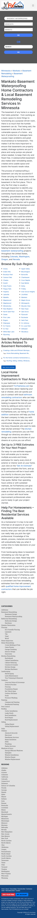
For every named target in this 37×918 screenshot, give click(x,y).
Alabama (4, 768)
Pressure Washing (11, 698)
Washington (24, 256)
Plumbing (8, 744)
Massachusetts (6, 814)
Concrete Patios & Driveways (15, 682)
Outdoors (4, 680)
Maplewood (7, 303)
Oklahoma (4, 847)
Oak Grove (25, 312)
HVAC (7, 742)
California (4, 777)
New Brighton (7, 309)
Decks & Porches (10, 685)
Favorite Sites (21, 888)
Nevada (16, 259)
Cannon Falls (7, 277)
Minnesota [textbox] (9, 24)
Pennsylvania (6, 852)
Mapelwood (7, 300)
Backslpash (9, 658)
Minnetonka (7, 306)
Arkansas (4, 775)
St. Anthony (25, 323)
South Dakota (6, 858)
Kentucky (4, 805)
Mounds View (25, 306)
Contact (18, 890)
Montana (4, 825)
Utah (3, 865)
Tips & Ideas (13, 888)
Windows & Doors (29, 361)
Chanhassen (25, 277)
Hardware (8, 623)
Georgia (4, 790)
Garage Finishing (11, 649)
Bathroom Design (11, 621)
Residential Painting (12, 704)
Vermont (4, 867)
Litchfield (24, 294)
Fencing (8, 687)
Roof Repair (9, 717)
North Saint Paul (8, 312)
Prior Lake (6, 317)
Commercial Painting (12, 702)
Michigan (4, 816)
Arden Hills (7, 272)
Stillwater (24, 329)
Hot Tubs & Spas (10, 691)
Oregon (4, 259)
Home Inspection (7, 641)
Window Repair (10, 757)
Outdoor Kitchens (11, 693)
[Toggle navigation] (33, 5)
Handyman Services (12, 737)
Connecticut (5, 781)
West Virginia (6, 873)
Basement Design (11, 614)
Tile (6, 634)
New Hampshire (6, 832)
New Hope (24, 309)
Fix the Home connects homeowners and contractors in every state (17, 358)
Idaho (3, 794)
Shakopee (6, 323)
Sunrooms (8, 654)
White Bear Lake (8, 332)
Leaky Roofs (9, 713)
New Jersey (5, 834)
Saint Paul (24, 320)
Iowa (3, 801)
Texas (3, 862)
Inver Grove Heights (28, 292)
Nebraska (4, 827)
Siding (15, 361)
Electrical (8, 735)
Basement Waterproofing (13, 616)
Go (18, 35)
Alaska (3, 770)
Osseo (5, 314)
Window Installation (12, 755)
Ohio (2, 845)
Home (2, 888)
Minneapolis (25, 303)
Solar (3, 728)
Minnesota (6, 71)
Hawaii (3, 792)
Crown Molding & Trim (12, 645)
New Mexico (5, 836)
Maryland (4, 812)
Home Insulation (10, 739)
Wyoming (6, 334)
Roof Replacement (11, 720)
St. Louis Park (26, 326)
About (7, 888)
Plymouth (24, 314)
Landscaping (5, 671)
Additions (4, 610)
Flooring (4, 627)
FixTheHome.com (21, 386)
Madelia (6, 297)
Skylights (8, 753)
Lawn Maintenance (11, 676)
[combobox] (18, 18)
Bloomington (25, 272)
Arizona (4, 772)
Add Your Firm (8, 894)
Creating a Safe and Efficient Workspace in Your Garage (17, 350)
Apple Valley (25, 269)
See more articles (8, 367)
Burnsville (24, 274)
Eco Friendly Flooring (12, 630)
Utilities (20, 361)
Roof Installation (10, 715)
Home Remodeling (13, 353)
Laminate (8, 632)
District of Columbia (8, 786)
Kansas (3, 803)
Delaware (4, 783)
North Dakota (6, 843)
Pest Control (5, 707)
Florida (3, 788)
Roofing (9, 361)
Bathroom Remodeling (9, 619)
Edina (23, 286)
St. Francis (6, 326)
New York (4, 838)
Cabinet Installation (11, 660)
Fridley (23, 289)
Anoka (5, 269)
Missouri (4, 823)
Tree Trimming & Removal (14, 678)
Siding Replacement (12, 726)
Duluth (5, 283)
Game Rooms (9, 647)
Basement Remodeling (27, 353)
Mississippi (5, 821)
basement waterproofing (12, 251)
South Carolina (6, 856)
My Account (22, 894)
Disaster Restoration (8, 625)
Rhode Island (5, 854)
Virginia (4, 869)
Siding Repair (9, 724)
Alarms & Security (11, 733)
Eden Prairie (7, 286)
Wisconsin (4, 876)
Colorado (14, 256)
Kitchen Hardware (11, 669)
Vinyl (7, 636)
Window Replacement (12, 759)
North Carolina (6, 841)
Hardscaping (9, 674)
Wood (7, 638)
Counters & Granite (11, 665)
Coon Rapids (25, 280)
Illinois (3, 797)
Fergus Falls (7, 289)
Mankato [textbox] (8, 30)
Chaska (5, 280)
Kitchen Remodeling (8, 656)
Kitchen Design (10, 667)
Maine (3, 810)
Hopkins (6, 292)
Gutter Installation (11, 711)
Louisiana (4, 808)
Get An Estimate (24, 466)
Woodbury (24, 332)
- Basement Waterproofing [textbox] (16, 18)
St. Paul (5, 329)
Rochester (24, 317)
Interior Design (10, 652)
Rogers (5, 320)
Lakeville (6, 294)
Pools (7, 696)
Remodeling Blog (10, 890)
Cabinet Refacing (11, 663)
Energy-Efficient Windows (14, 750)
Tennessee (5, 860)
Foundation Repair (11, 689)
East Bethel (25, 283)
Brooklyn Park (8, 274)
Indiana (4, 799)
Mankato (16, 71)
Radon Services (10, 746)
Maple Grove (25, 300)
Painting (4, 700)
